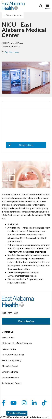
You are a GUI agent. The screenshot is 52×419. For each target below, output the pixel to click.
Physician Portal (10, 366)
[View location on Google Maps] (26, 126)
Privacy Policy (9, 348)
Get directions (11, 52)
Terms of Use (8, 337)
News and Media (10, 377)
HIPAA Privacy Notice (13, 354)
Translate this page (17, 413)
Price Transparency (11, 360)
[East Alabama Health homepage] (20, 6)
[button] (48, 5)
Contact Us (7, 331)
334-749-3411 (10, 313)
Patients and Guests (12, 383)
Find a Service (26, 321)
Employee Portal (10, 371)
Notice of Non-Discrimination (17, 343)
